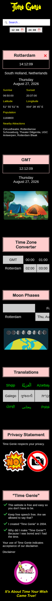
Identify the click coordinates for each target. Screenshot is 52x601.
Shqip (10, 385)
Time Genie (26, 7)
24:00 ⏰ (34, 30)
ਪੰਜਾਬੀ (10, 407)
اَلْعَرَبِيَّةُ (26, 385)
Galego (10, 396)
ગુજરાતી (26, 396)
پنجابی (26, 407)
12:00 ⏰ (18, 30)
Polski (46, 407)
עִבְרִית (46, 396)
